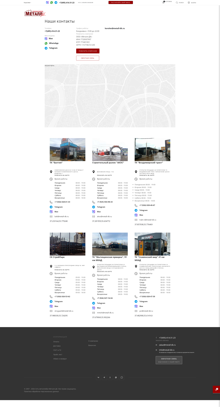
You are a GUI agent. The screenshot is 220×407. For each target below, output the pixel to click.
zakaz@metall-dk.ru (167, 345)
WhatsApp (115, 377)
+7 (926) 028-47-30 (147, 296)
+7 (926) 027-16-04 (105, 298)
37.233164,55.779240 (59, 221)
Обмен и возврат (60, 359)
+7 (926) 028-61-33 (62, 202)
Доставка (56, 346)
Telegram (59, 207)
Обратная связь (87, 58)
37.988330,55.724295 (59, 315)
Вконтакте (98, 377)
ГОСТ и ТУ (57, 350)
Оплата (56, 342)
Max (56, 211)
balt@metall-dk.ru (62, 216)
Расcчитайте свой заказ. (120, 2)
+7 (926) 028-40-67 (147, 205)
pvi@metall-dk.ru (146, 311)
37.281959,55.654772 (101, 221)
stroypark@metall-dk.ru (64, 311)
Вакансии (92, 345)
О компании (93, 341)
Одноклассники (110, 377)
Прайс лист (57, 354)
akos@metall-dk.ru (104, 216)
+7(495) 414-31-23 (167, 338)
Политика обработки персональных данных (41, 391)
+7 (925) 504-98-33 (105, 202)
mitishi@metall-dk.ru (105, 312)
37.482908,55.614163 (144, 315)
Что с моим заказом (85, 2)
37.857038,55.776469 (144, 224)
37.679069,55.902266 (101, 317)
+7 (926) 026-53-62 (62, 296)
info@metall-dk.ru (166, 350)
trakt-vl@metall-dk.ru (147, 220)
